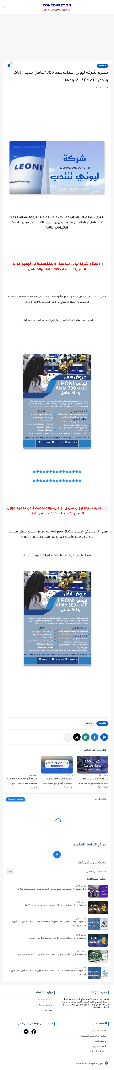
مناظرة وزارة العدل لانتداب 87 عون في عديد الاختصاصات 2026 (55, 906)
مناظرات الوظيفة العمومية (93, 1036)
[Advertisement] (57, 37)
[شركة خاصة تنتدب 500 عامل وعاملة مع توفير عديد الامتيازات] (92, 765)
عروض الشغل (100, 1041)
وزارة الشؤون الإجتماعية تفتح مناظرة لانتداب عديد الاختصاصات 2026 (52, 889)
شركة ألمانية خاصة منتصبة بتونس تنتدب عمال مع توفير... (22, 783)
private (102, 66)
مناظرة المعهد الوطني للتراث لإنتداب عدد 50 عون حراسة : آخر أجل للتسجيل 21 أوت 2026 (47, 973)
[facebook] (57, 854)
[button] (94, 737)
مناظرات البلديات (98, 1051)
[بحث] (5, 7)
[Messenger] (26, 1032)
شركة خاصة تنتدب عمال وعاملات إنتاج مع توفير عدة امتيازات (57, 783)
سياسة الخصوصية (43, 999)
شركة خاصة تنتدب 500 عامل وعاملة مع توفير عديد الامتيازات (93, 783)
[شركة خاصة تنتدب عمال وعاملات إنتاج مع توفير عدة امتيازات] (56, 765)
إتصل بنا (48, 1010)
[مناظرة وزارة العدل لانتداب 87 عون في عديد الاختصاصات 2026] (98, 907)
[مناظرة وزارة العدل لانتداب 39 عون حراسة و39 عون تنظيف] (98, 940)
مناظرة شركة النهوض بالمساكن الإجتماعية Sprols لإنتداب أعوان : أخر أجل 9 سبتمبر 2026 (48, 924)
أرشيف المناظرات (43, 1005)
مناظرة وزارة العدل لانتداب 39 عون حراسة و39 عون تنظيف (57, 938)
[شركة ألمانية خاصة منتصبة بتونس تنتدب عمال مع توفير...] (21, 765)
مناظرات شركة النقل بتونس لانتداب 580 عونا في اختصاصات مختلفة (52, 955)
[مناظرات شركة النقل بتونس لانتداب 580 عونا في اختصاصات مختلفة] (98, 956)
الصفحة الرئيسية (98, 1030)
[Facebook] (33, 1032)
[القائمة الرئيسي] (109, 7)
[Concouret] (57, 6)
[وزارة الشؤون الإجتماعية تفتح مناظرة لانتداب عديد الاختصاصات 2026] (98, 891)
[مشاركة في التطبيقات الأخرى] (68, 737)
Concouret (80, 1064)
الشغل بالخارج (99, 1046)
